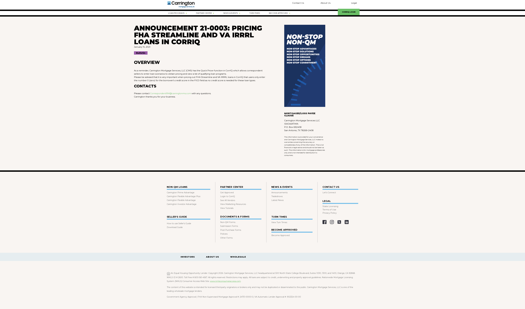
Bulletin (140, 53)
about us (212, 256)
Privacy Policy (330, 213)
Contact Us (298, 3)
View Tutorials (226, 208)
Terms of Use (329, 209)
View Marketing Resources (233, 204)
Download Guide (175, 227)
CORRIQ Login (348, 12)
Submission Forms (229, 226)
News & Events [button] (230, 13)
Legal (354, 3)
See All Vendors (227, 200)
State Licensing (330, 206)
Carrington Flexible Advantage (181, 200)
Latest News (277, 200)
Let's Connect (329, 192)
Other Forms (226, 238)
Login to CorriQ (227, 196)
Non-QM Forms (227, 222)
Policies (224, 234)
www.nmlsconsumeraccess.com (225, 281)
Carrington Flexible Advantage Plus (183, 196)
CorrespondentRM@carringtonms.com (170, 93)
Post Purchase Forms (230, 230)
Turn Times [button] (254, 13)
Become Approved (280, 235)
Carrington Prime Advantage (180, 192)
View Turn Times (279, 222)
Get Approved (227, 192)
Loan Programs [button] (176, 13)
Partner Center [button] (204, 13)
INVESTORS (188, 256)
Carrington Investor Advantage (181, 204)
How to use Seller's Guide (179, 223)
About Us (325, 3)
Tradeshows (277, 196)
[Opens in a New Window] (324, 222)
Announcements (279, 192)
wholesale (238, 256)
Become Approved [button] (278, 13)
